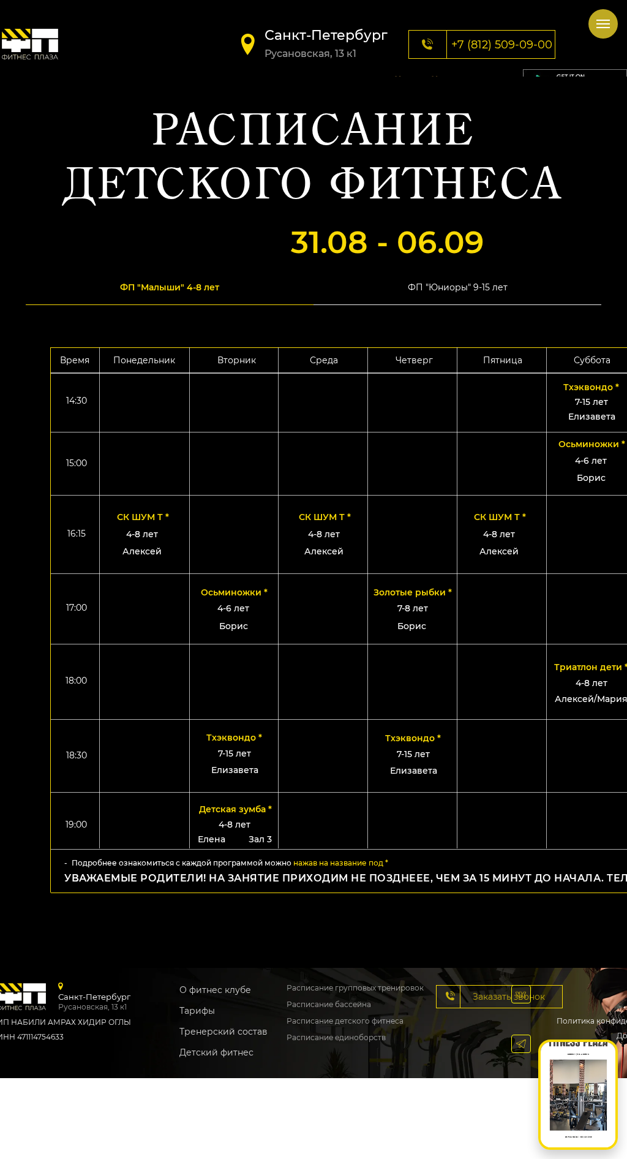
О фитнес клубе (215, 989)
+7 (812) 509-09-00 (501, 44)
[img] (30, 44)
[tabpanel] (313, 641)
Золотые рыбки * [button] (413, 592)
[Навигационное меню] (603, 24)
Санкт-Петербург (326, 35)
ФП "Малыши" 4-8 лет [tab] (169, 287)
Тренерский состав (223, 1031)
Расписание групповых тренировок (355, 987)
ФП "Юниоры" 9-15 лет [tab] (458, 287)
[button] (450, 995)
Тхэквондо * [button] (413, 738)
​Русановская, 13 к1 (310, 53)
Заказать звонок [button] (509, 996)
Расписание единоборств (336, 1037)
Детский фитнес (216, 1052)
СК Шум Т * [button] (500, 517)
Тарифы (197, 1010)
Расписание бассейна (329, 1004)
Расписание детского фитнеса (345, 1020)
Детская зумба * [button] (235, 809)
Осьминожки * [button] (591, 444)
